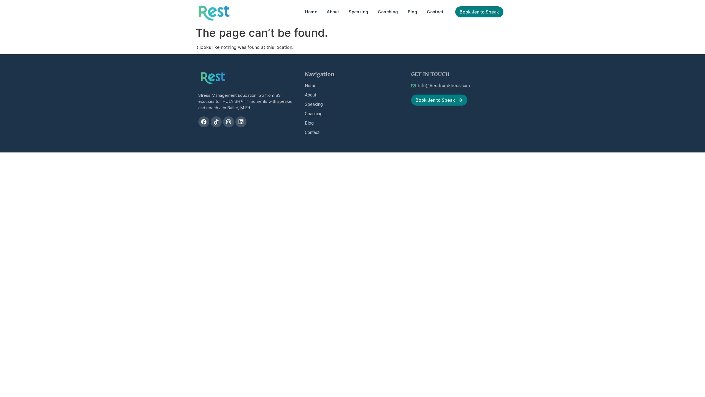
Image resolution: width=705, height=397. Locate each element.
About (333, 11)
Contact (435, 11)
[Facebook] (203, 121)
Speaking (358, 11)
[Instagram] (228, 121)
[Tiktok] (216, 121)
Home (311, 11)
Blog (412, 11)
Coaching (388, 11)
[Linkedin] (240, 121)
